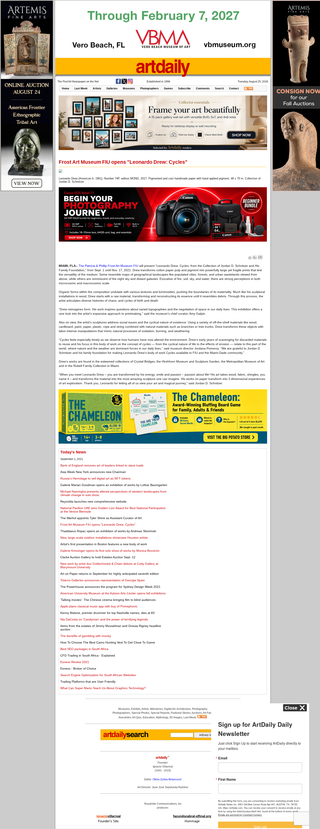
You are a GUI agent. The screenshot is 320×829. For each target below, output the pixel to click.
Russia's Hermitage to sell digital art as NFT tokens (95, 478)
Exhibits (135, 708)
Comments (203, 88)
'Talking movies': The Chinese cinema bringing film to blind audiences (108, 600)
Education (149, 717)
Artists (97, 88)
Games (168, 88)
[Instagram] (130, 83)
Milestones (156, 708)
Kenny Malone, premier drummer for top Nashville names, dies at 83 (107, 613)
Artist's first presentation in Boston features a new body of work (103, 544)
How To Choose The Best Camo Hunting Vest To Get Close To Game (107, 642)
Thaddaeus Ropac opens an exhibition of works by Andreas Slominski (108, 531)
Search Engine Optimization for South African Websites (98, 675)
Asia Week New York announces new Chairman (93, 472)
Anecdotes (124, 717)
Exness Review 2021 (74, 662)
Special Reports (160, 712)
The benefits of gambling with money (85, 636)
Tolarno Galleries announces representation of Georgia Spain (102, 580)
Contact (234, 88)
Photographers (149, 88)
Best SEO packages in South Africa (84, 649)
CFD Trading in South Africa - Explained (87, 655)
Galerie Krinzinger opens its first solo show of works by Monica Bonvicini (109, 550)
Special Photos (140, 712)
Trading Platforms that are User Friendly (88, 681)
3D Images (175, 717)
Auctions (197, 712)
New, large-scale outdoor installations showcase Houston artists (104, 537)
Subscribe (184, 88)
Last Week (81, 88)
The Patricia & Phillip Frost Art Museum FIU (108, 265)
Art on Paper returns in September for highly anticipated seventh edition (109, 573)
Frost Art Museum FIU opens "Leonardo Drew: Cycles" (97, 524)
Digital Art (169, 708)
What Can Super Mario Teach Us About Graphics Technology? (103, 688)
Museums (129, 88)
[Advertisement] (217, 480)
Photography (199, 708)
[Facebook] (118, 83)
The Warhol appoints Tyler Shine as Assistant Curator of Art (101, 518)
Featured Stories (180, 712)
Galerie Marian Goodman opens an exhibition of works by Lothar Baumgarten (113, 485)
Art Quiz (136, 717)
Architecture (184, 708)
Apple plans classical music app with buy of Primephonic (99, 606)
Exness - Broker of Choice (78, 668)
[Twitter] (124, 83)
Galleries (112, 88)
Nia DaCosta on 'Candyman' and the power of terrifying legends (104, 619)
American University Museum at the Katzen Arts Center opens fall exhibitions (113, 593)
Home (65, 88)
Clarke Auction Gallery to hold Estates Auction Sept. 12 (97, 557)
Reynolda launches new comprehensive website (93, 501)
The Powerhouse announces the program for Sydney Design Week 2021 (110, 586)
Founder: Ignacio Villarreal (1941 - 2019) (163, 766)
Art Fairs (208, 712)
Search (219, 88)
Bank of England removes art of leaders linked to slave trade (101, 465)
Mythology (162, 717)
